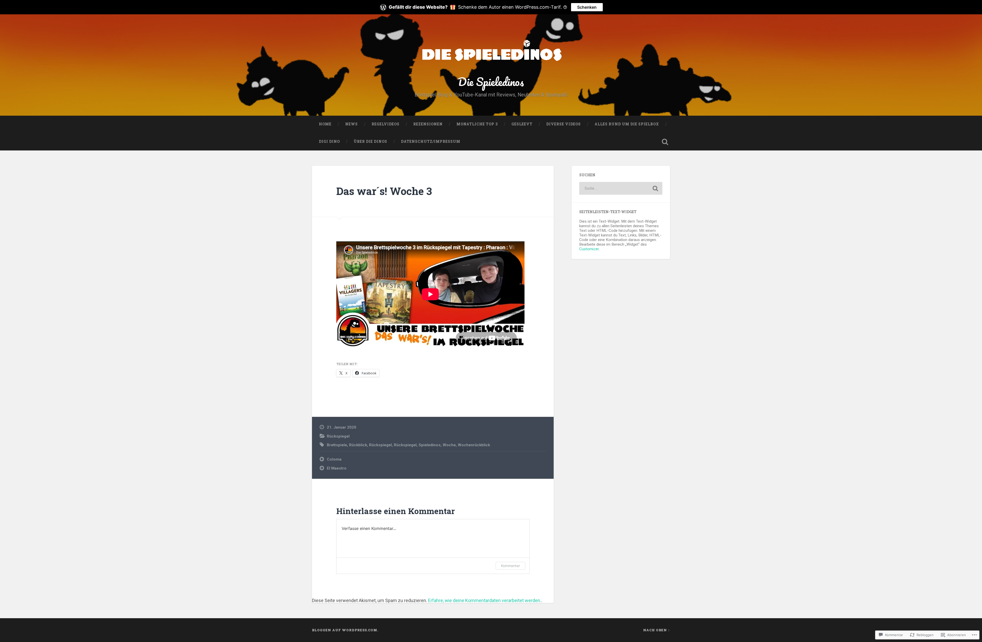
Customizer (589, 249)
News (351, 124)
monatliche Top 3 (477, 124)
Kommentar (510, 565)
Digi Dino (329, 141)
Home (325, 124)
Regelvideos (385, 124)
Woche (449, 445)
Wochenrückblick (474, 445)
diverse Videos (563, 124)
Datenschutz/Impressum (430, 141)
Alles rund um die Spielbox (627, 124)
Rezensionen (428, 124)
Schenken (587, 7)
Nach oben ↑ (656, 630)
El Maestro (337, 468)
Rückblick (358, 445)
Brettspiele (337, 445)
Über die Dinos (370, 141)
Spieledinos (430, 445)
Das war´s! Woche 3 (384, 191)
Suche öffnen (665, 141)
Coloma (334, 459)
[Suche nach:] (620, 188)
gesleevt (521, 124)
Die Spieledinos (491, 81)
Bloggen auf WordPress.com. (345, 630)
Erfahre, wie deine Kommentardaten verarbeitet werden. (484, 600)
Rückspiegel (338, 436)
